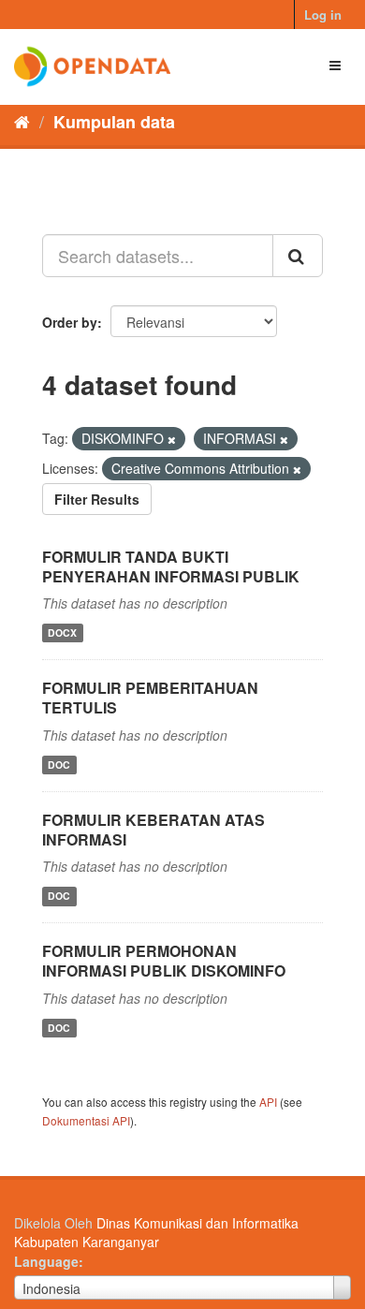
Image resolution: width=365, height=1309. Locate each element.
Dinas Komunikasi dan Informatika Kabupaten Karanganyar (156, 1232)
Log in (323, 14)
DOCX (62, 632)
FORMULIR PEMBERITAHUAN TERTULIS (150, 697)
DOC (59, 764)
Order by (69, 322)
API (268, 1102)
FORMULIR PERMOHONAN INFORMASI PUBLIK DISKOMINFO (163, 960)
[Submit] (297, 255)
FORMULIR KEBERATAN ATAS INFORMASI (153, 829)
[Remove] (172, 439)
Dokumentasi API (86, 1120)
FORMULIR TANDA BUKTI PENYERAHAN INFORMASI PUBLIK (170, 566)
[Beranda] (22, 121)
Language (46, 1261)
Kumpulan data (114, 122)
